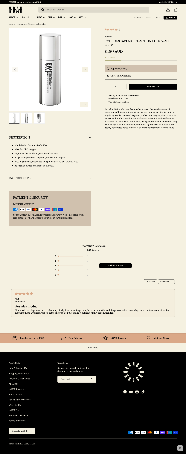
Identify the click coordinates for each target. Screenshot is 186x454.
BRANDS (12, 17)
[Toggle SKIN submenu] (54, 17)
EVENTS (148, 17)
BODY (70, 17)
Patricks (108, 37)
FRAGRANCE (26, 17)
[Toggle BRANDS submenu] (17, 17)
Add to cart (153, 87)
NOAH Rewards (16, 389)
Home (11, 24)
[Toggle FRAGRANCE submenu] (32, 17)
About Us (13, 384)
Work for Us (15, 405)
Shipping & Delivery (19, 373)
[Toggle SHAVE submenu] (43, 17)
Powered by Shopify (27, 444)
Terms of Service (17, 421)
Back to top (93, 347)
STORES (157, 17)
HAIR (60, 17)
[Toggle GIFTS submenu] (85, 17)
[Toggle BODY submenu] (75, 17)
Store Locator (15, 394)
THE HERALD (138, 17)
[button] (176, 10)
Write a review (115, 265)
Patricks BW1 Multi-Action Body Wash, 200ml (31, 24)
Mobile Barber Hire (18, 415)
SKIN (50, 17)
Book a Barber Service (20, 400)
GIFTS (81, 17)
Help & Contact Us (18, 368)
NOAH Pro (14, 410)
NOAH (17, 444)
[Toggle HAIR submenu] (64, 17)
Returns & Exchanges (19, 379)
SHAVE (39, 17)
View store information (118, 102)
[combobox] (93, 10)
